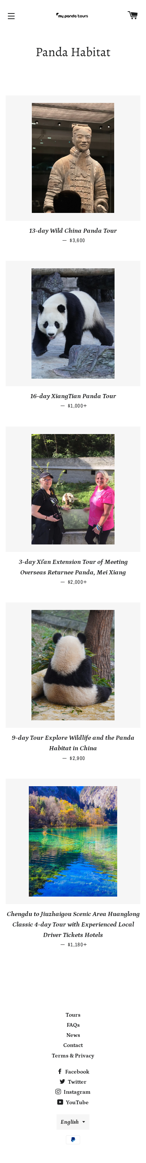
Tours (73, 1015)
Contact (73, 1045)
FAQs (73, 1025)
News (73, 1035)
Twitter (76, 1082)
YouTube (77, 1102)
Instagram (77, 1092)
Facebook (76, 1072)
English (70, 1122)
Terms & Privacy (73, 1056)
